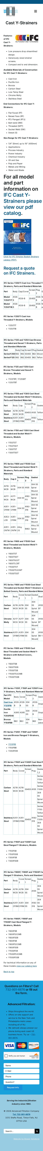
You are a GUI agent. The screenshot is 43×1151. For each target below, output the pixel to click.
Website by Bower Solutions (26, 1139)
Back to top (9, 971)
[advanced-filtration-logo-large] (11, 7)
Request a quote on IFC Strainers (19, 270)
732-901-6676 (15, 989)
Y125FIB (12, 744)
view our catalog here (26, 966)
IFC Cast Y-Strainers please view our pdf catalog (23, 204)
